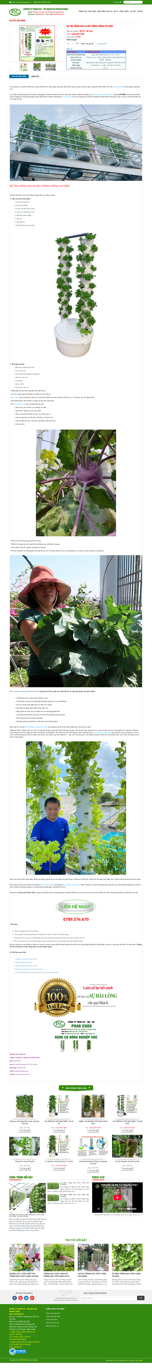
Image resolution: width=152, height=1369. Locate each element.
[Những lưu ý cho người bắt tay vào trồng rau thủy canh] (24, 1106)
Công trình (124, 11)
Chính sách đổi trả (52, 1319)
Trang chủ (82, 11)
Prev (18, 67)
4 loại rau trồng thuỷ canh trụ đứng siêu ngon (93, 1274)
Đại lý (116, 11)
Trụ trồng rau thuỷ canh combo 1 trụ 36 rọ (59, 1161)
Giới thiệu (92, 11)
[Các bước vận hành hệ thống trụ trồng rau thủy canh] (93, 1146)
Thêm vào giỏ (86, 44)
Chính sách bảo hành (53, 1313)
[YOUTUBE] (20, 1298)
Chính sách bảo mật (52, 1323)
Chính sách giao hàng (53, 1316)
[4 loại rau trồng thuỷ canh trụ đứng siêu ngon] (93, 1257)
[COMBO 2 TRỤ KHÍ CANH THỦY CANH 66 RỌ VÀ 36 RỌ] (93, 1106)
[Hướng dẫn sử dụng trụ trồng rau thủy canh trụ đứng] (24, 1257)
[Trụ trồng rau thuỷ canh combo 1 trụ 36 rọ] (59, 1146)
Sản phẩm (101, 11)
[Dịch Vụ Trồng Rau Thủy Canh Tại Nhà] (127, 1146)
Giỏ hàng (116, 2)
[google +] (32, 1298)
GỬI (140, 1298)
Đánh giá (35, 76)
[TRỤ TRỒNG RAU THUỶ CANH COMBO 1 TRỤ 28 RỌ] (59, 1106)
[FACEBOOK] (14, 1298)
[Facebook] (26, 1298)
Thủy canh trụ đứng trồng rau (24, 1161)
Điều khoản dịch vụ (52, 1326)
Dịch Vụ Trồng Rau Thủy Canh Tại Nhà (127, 1161)
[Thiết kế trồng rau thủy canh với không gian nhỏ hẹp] (59, 1257)
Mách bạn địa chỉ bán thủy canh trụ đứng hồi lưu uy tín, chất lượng (127, 1274)
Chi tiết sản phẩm (19, 76)
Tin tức (133, 11)
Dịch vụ (109, 11)
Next (56, 59)
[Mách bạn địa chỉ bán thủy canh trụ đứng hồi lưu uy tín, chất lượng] (127, 1257)
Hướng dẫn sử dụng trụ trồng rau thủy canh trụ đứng (23, 1274)
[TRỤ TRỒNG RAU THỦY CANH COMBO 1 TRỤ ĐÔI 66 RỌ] (127, 1106)
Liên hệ (140, 11)
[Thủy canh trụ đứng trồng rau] (24, 1146)
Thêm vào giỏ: (72, 40)
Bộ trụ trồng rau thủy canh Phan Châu (24, 691)
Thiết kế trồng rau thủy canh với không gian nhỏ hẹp (57, 1274)
